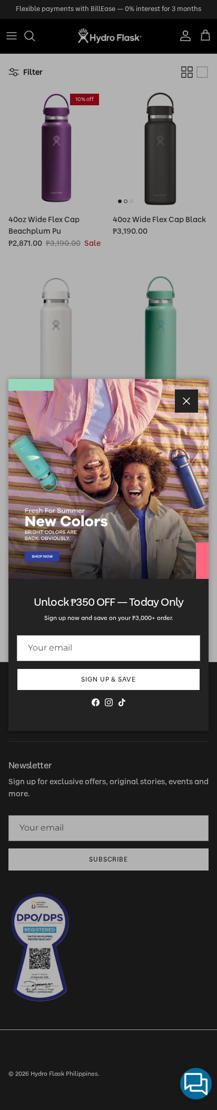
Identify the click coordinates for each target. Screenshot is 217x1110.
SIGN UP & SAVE (108, 679)
